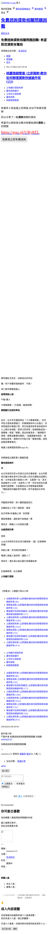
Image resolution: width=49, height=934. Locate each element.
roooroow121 (6, 739)
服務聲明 (28, 898)
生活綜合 (22, 51)
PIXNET (12, 895)
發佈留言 (5, 787)
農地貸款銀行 (12, 91)
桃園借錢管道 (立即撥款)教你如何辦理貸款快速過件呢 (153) (26, 77)
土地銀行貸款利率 (14, 88)
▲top (3, 766)
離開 (15, 929)
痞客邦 (23, 754)
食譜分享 (21, 761)
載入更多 (5, 771)
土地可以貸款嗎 (13, 94)
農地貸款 (10, 97)
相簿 (8, 56)
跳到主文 (5, 33)
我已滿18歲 (6, 929)
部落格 (9, 59)
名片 (8, 62)
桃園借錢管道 (12, 100)
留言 (28, 754)
